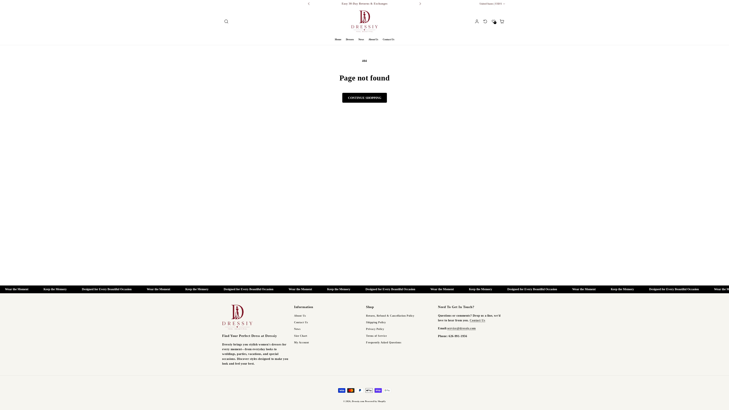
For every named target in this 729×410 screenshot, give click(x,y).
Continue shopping (364, 97)
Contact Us (301, 322)
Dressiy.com (358, 401)
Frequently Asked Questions (383, 342)
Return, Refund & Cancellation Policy (390, 315)
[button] (226, 21)
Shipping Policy (376, 322)
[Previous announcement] (309, 3)
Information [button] (303, 307)
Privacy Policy (375, 329)
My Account (301, 342)
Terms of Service (376, 335)
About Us (300, 315)
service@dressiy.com (461, 328)
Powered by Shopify (375, 401)
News (297, 329)
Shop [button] (370, 307)
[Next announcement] (420, 3)
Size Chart (300, 335)
